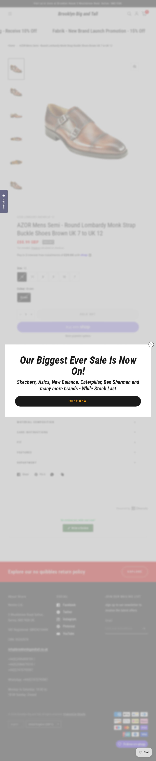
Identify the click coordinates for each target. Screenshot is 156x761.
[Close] (151, 344)
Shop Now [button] (78, 401)
